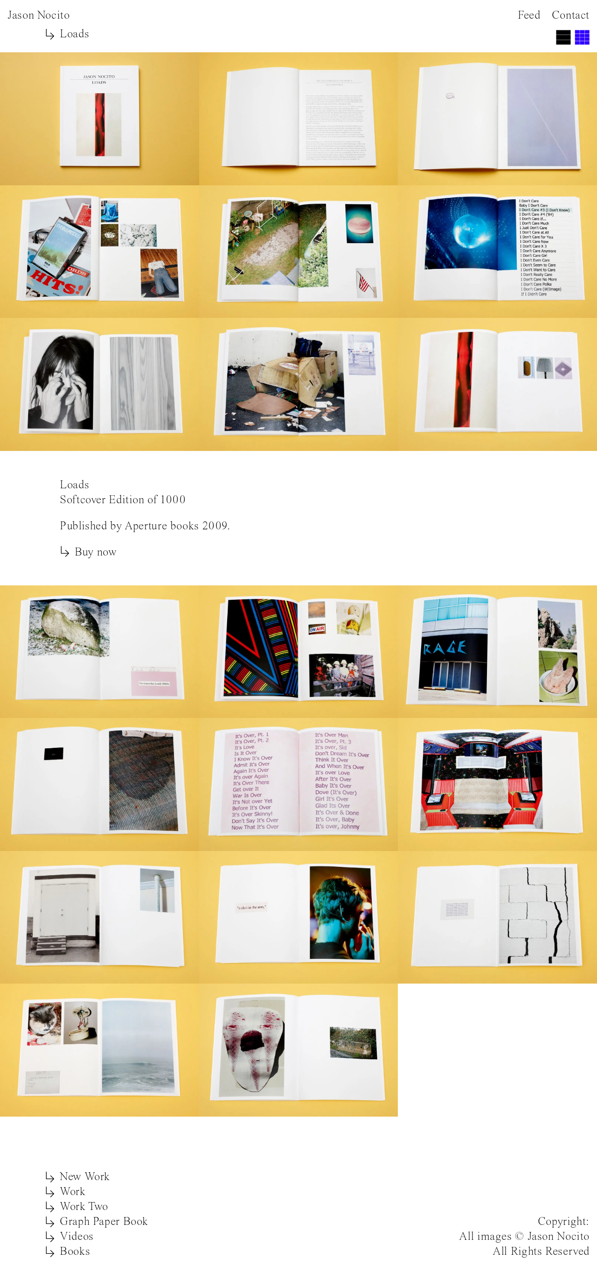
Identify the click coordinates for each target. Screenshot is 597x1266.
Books (75, 1251)
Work (73, 1191)
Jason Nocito (38, 14)
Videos (77, 1236)
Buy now (96, 551)
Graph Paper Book (104, 1221)
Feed (529, 14)
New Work (85, 1176)
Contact (571, 14)
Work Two (84, 1206)
